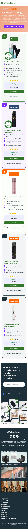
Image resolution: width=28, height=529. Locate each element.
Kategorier (4, 504)
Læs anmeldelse (14, 96)
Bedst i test (14, 38)
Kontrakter (4, 514)
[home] (8, 3)
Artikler (3, 510)
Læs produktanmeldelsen (14, 163)
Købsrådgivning (5, 506)
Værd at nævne (14, 174)
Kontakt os (4, 516)
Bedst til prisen (14, 107)
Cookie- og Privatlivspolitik (8, 518)
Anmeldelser (4, 508)
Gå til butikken (14, 91)
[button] (25, 3)
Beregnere (4, 512)
